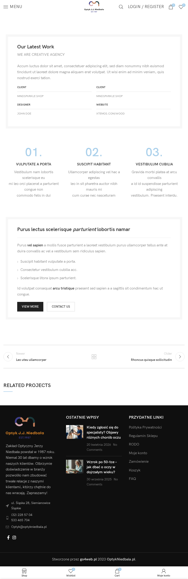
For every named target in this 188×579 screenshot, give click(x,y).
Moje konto (138, 453)
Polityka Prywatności (145, 427)
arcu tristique (63, 288)
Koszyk (135, 470)
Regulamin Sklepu (143, 436)
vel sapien (35, 245)
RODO (134, 444)
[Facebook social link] (8, 537)
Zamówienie (139, 461)
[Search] (121, 6)
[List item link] (31, 517)
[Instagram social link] (14, 537)
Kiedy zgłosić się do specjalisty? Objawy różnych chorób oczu (104, 432)
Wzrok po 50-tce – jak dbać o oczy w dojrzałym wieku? (102, 467)
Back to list (94, 356)
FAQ (132, 479)
